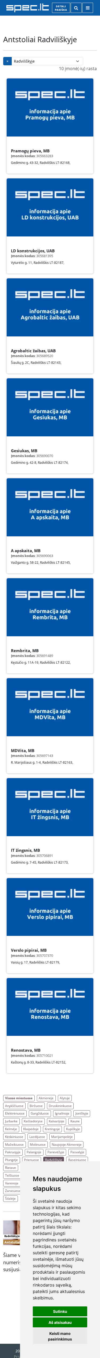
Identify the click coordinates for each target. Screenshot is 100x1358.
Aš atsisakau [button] (60, 1322)
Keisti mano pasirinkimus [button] (60, 1336)
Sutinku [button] (60, 1311)
